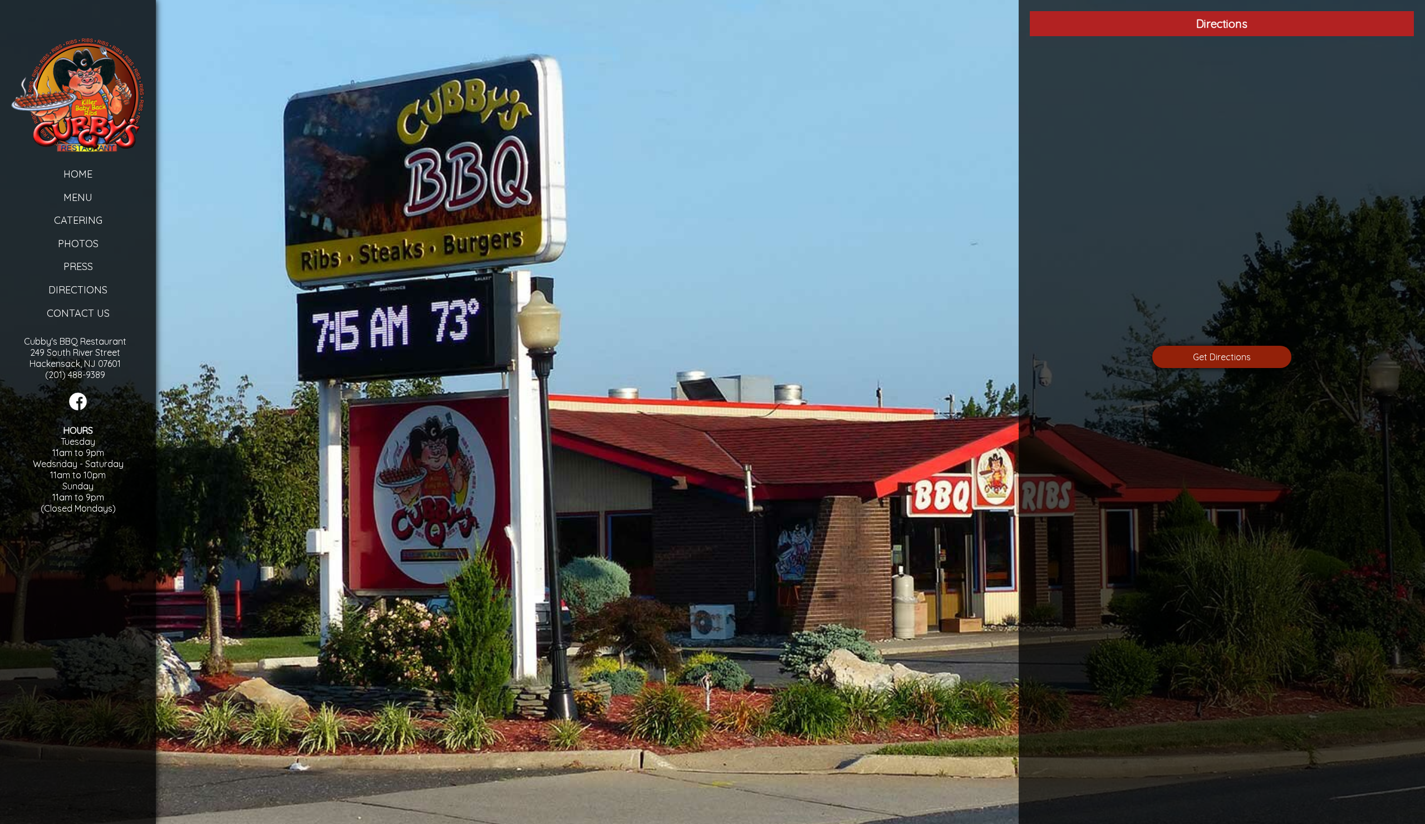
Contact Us (78, 313)
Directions (77, 289)
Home (77, 174)
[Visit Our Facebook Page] (78, 407)
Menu (77, 197)
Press (78, 266)
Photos (78, 243)
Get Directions (1222, 356)
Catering (78, 220)
